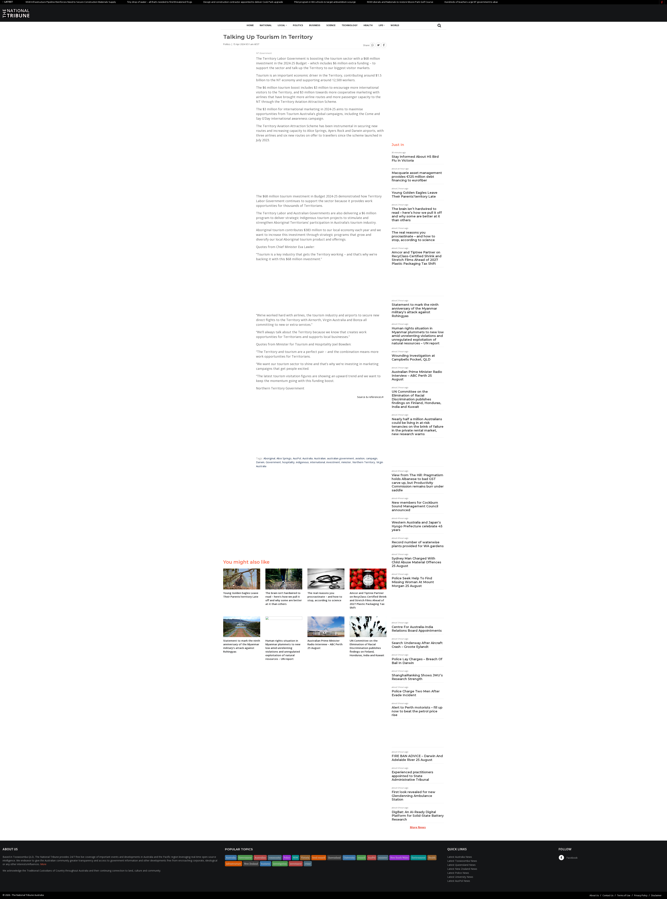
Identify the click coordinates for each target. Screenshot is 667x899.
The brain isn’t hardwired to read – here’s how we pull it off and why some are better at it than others (417, 214)
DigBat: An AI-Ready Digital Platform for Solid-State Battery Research (418, 815)
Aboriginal (269, 458)
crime (308, 863)
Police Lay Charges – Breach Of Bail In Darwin (417, 661)
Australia (307, 458)
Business (314, 25)
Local (281, 25)
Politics (298, 25)
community (275, 857)
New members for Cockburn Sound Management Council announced (415, 506)
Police (287, 857)
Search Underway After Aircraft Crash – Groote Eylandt (417, 645)
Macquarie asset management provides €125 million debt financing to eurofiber (417, 176)
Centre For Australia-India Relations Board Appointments (417, 629)
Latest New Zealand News (462, 868)
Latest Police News (458, 872)
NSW (295, 857)
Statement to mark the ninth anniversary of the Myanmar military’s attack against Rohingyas (415, 310)
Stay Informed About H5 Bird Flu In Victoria (415, 158)
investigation (280, 863)
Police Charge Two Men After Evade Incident (416, 693)
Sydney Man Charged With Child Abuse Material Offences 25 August (416, 562)
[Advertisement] (601, 13)
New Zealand (251, 863)
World (395, 25)
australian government (340, 458)
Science (330, 25)
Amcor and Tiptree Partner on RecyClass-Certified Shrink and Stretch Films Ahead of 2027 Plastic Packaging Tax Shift (417, 258)
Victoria (305, 857)
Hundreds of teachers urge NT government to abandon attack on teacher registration (454, 1)
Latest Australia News (459, 856)
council (361, 857)
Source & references (369, 397)
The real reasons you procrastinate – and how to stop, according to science (413, 236)
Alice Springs (284, 458)
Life (381, 25)
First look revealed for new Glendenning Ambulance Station (413, 795)
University (349, 857)
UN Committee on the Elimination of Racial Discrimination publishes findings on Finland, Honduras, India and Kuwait (416, 399)
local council (318, 857)
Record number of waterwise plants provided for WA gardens (418, 544)
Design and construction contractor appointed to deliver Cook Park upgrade (208, 1)
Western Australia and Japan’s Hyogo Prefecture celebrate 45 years (417, 526)
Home (250, 25)
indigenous (302, 462)
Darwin (260, 462)
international (317, 462)
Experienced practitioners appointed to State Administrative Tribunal (412, 776)
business (265, 863)
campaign (371, 458)
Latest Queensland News (461, 864)
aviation (360, 458)
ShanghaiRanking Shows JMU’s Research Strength (417, 677)
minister (346, 462)
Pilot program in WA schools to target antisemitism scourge (289, 1)
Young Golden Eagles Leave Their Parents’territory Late (414, 194)
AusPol (297, 458)
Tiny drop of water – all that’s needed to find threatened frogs (124, 1)
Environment (418, 857)
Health (368, 25)
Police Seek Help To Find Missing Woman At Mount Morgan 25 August (413, 582)
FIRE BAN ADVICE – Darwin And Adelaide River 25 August (417, 758)
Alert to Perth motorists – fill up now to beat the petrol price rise (417, 711)
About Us (594, 895)
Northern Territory (363, 462)
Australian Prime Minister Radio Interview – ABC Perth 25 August (417, 375)
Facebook (572, 857)
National (266, 25)
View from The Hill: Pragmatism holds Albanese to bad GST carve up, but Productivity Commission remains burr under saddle (418, 482)
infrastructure (233, 863)
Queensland (334, 857)
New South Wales (399, 857)
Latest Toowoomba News (462, 860)
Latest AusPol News (458, 880)
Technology (349, 25)
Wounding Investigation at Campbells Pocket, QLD (413, 357)
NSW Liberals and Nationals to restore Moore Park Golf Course (365, 1)
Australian (320, 458)
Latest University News (460, 876)
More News (418, 827)
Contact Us (608, 895)
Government (273, 462)
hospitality (288, 462)
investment (333, 462)
